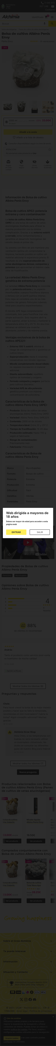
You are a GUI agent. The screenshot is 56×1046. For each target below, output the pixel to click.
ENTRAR (16, 532)
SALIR (40, 532)
